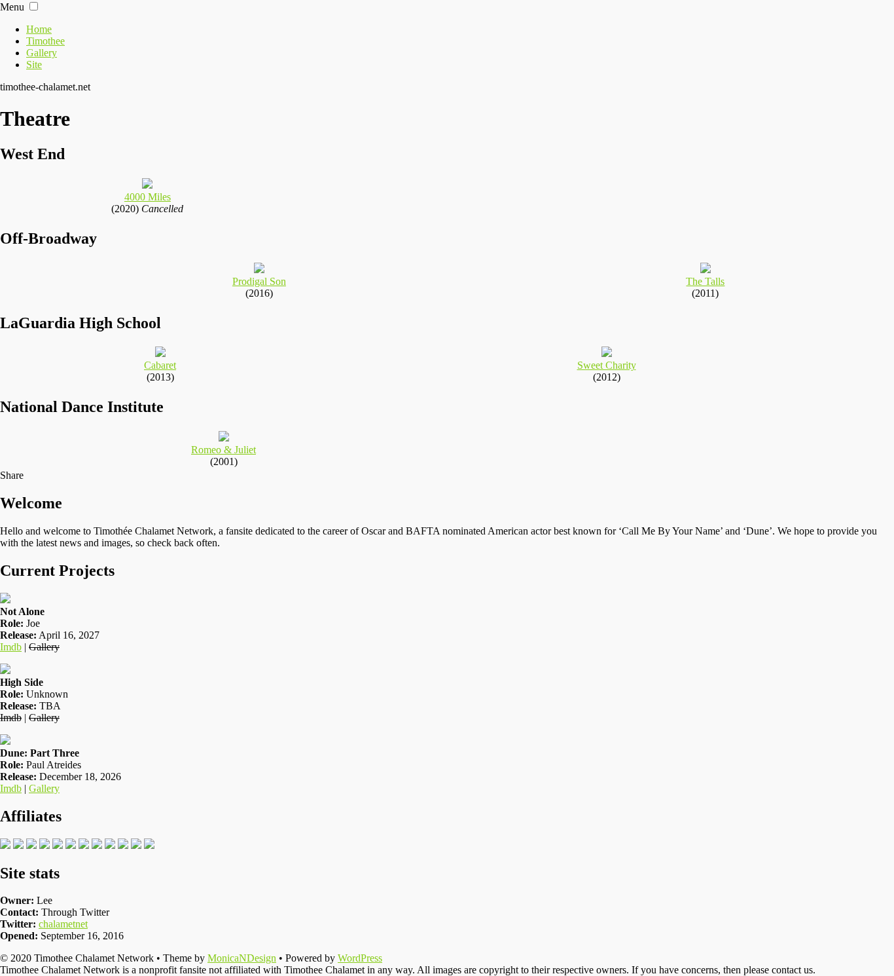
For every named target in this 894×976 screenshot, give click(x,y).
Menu (12, 6)
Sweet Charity (606, 365)
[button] (33, 6)
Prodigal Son (259, 281)
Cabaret (160, 365)
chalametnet (63, 923)
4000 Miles (147, 196)
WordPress (360, 958)
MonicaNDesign (241, 958)
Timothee (45, 41)
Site (34, 64)
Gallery (41, 52)
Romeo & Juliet (223, 449)
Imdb (11, 646)
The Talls (705, 281)
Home (39, 29)
